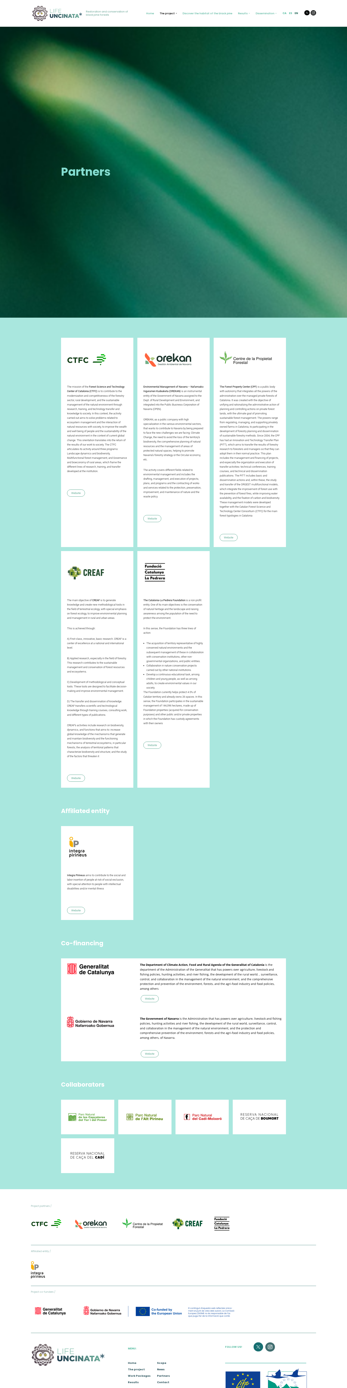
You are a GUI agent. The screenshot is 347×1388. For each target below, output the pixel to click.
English (296, 13)
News (161, 1369)
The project (136, 1369)
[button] (176, 13)
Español (290, 13)
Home (150, 13)
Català (284, 13)
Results (133, 1382)
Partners (163, 1376)
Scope (161, 1363)
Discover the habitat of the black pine (207, 13)
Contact (163, 1382)
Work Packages (139, 1376)
